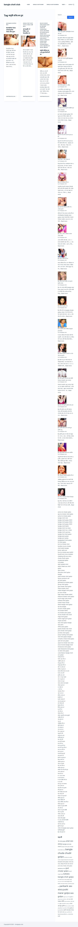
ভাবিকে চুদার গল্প (61, 767)
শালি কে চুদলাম (61, 811)
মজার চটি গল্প (60, 773)
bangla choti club (12, 4)
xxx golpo (61, 655)
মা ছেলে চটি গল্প (61, 777)
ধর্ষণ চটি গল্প (60, 711)
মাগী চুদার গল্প (60, 789)
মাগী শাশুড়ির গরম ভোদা (62, 791)
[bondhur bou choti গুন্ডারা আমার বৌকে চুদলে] (11, 39)
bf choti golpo (62, 542)
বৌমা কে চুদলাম (61, 763)
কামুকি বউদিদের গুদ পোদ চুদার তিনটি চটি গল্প (45, 52)
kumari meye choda (63, 602)
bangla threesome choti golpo (67, 859)
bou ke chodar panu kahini (65, 552)
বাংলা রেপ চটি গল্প (61, 749)
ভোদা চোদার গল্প (61, 771)
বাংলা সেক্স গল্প (60, 751)
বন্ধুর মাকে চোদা (61, 735)
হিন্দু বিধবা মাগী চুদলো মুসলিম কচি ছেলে (65, 405)
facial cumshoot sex (63, 578)
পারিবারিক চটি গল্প (61, 723)
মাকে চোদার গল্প (61, 785)
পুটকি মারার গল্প (61, 725)
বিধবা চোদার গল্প (61, 759)
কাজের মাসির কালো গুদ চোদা (63, 671)
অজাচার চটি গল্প (45, 45)
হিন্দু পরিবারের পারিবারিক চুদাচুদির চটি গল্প (65, 475)
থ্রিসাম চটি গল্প (61, 705)
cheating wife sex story (64, 556)
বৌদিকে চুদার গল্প (61, 761)
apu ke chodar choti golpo (65, 514)
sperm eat (66, 896)
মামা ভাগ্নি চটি (61, 793)
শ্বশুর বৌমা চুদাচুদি (61, 818)
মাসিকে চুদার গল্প (61, 803)
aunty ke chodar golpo (64, 516)
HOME (28, 4)
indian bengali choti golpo (65, 590)
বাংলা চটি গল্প (60, 743)
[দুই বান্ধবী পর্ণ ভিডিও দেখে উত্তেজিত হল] (28, 41)
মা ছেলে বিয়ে (64, 908)
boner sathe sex (62, 550)
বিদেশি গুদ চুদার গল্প (62, 757)
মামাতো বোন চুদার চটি (62, 795)
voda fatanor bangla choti (44, 44)
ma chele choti (61, 879)
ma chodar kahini (63, 610)
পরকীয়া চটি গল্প (45, 47)
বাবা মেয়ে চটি (60, 739)
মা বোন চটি (60, 781)
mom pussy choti (68, 879)
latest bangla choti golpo (65, 604)
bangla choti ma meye (64, 528)
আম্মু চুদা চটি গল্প (61, 663)
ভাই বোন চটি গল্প (61, 765)
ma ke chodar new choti (65, 614)
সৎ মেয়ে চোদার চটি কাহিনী (63, 820)
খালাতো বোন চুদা (61, 681)
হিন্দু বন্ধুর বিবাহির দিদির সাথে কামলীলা (65, 452)
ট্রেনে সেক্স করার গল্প (67, 901)
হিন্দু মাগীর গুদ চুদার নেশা (62, 306)
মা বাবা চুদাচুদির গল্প (70, 908)
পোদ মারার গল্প (60, 727)
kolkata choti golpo (63, 600)
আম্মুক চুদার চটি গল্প (62, 665)
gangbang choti (61, 868)
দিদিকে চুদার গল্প (61, 707)
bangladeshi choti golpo (65, 540)
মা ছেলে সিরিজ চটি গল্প (62, 779)
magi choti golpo (63, 616)
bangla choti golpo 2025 (65, 524)
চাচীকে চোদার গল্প (61, 695)
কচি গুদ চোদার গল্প (61, 667)
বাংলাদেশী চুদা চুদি (61, 753)
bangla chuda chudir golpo (65, 853)
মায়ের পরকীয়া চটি (61, 799)
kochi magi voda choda (64, 598)
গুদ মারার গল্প (28, 24)
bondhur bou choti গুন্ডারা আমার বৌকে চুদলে (11, 30)
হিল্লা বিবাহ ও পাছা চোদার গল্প (64, 159)
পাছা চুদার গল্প (60, 719)
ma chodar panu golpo (64, 612)
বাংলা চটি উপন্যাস (61, 741)
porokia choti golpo (63, 632)
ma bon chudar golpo (64, 608)
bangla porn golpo (63, 538)
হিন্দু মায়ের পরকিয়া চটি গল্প (63, 258)
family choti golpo (67, 865)
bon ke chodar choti (63, 544)
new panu (60, 624)
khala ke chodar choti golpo (66, 596)
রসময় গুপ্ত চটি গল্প (67, 912)
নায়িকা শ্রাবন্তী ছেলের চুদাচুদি (64, 715)
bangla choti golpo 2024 (65, 522)
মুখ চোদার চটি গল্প (60, 910)
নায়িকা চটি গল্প (60, 713)
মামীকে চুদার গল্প (61, 797)
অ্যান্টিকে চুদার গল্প (61, 661)
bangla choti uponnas (53, 4)
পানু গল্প (59, 721)
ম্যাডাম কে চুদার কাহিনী (62, 805)
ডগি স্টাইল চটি (61, 703)
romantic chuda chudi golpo (44, 41)
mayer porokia (62, 620)
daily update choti (63, 564)
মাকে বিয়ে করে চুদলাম (62, 787)
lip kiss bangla (62, 606)
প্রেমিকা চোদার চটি (62, 903)
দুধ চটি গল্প (60, 709)
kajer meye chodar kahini (65, 594)
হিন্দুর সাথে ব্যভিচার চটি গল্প (63, 182)
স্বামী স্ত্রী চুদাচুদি (61, 830)
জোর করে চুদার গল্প (9, 23)
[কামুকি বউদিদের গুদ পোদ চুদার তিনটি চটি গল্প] (45, 62)
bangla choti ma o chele (65, 530)
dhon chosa (61, 570)
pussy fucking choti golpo (65, 634)
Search (60, 14)
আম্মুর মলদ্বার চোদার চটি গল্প (62, 899)
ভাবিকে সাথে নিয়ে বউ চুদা (63, 769)
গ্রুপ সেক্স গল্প (60, 693)
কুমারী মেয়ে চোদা (61, 675)
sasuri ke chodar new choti (65, 643)
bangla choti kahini (38, 4)
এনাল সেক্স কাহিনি (70, 899)
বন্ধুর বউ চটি (60, 733)
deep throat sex (65, 863)
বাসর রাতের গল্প (61, 755)
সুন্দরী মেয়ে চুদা (61, 826)
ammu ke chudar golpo (64, 512)
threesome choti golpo (64, 647)
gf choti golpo (62, 580)
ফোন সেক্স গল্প (60, 729)
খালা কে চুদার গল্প (61, 679)
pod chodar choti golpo (65, 630)
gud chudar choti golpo (64, 586)
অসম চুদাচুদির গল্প (70, 896)
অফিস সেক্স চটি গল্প (62, 659)
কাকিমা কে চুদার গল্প (62, 669)
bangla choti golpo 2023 (65, 520)
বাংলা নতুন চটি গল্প (61, 745)
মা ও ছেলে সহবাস (61, 775)
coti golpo (61, 562)
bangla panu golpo (63, 536)
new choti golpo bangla (64, 622)
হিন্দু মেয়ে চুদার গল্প (61, 832)
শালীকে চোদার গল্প (61, 814)
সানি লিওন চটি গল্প (61, 824)
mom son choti (61, 881)
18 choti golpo (62, 841)
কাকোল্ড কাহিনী (61, 901)
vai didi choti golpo (63, 651)
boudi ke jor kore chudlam (44, 26)
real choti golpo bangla (44, 38)
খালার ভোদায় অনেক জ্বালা (63, 683)
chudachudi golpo (63, 560)
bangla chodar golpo (65, 846)
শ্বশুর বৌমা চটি (61, 816)
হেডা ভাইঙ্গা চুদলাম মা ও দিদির (64, 85)
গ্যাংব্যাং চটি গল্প (61, 691)
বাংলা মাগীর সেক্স (67, 903)
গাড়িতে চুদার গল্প (61, 685)
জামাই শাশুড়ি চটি (61, 699)
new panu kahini (64, 883)
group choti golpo (63, 584)
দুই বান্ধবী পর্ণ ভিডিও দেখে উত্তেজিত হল (26, 31)
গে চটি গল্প (60, 689)
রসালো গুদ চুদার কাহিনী (62, 810)
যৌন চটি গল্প (60, 808)
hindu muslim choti (63, 588)
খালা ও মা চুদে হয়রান (62, 677)
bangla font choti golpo (64, 534)
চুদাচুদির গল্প (60, 697)
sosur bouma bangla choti (65, 645)
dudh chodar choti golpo (65, 576)
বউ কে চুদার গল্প (61, 731)
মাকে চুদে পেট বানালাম (62, 783)
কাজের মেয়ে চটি (61, 673)
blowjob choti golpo (63, 861)
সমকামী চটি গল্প (61, 822)
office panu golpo (63, 626)
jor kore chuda (62, 592)
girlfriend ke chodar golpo (65, 582)
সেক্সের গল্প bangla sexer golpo (65, 828)
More (63, 4)
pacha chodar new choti (65, 628)
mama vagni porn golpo (65, 618)
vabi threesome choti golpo (66, 649)
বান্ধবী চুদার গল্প (61, 737)
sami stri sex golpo (63, 640)
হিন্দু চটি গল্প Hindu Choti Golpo (66, 496)
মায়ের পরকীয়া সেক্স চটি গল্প (63, 801)
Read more (65, 46)
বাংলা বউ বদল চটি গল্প (62, 747)
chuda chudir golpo (63, 558)
